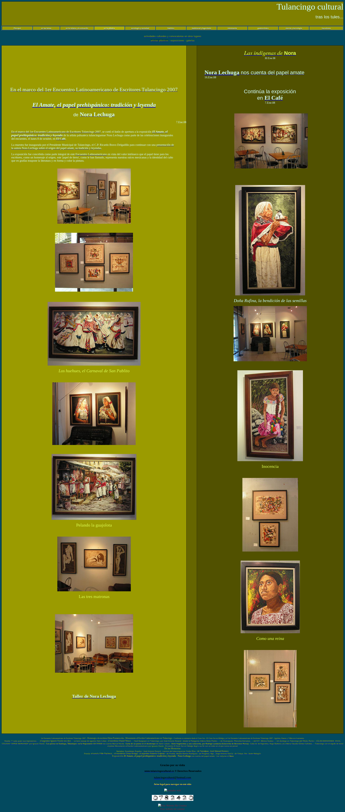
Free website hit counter (172, 809)
